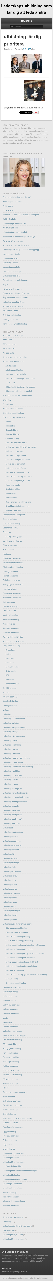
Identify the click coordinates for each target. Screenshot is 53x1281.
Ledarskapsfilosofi (10, 858)
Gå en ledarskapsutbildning (17, 932)
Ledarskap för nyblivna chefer (18, 459)
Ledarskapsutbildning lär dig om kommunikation (25, 953)
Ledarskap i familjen (11, 740)
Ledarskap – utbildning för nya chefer (21, 446)
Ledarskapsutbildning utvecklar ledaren (21, 966)
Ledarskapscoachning (11, 840)
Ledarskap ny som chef (15, 463)
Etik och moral (9, 549)
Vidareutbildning (12, 683)
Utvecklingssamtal (13, 510)
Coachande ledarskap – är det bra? (17, 197)
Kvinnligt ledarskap (10, 701)
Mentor (5, 1017)
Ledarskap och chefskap (16, 468)
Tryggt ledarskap (9, 1131)
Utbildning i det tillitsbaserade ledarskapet (20, 1170)
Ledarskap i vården (10, 784)
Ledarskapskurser (10, 884)
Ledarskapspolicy (10, 888)
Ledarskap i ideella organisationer (16, 757)
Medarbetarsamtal (13, 485)
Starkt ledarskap (9, 1114)
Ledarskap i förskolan (11, 753)
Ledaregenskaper (10, 705)
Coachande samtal (10, 527)
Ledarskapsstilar (9, 906)
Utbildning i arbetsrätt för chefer (15, 232)
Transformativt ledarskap (13, 1127)
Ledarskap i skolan (10, 779)
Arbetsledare (11, 365)
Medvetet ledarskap (11, 1013)
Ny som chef (11, 493)
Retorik (5, 1087)
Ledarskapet (8, 827)
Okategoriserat (9, 1230)
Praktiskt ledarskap (11, 1070)
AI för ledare (8, 206)
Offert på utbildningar (11, 1044)
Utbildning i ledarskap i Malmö (15, 1179)
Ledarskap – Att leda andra (14, 718)
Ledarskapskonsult (10, 875)
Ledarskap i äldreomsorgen (14, 736)
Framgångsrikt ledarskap (13, 584)
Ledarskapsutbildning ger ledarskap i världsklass (25, 945)
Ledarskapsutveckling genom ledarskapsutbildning (26, 974)
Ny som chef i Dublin (11, 254)
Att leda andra (8, 352)
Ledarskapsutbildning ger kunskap (19, 940)
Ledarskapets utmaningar (13, 832)
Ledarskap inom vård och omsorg (16, 797)
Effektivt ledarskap (10, 545)
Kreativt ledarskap (10, 696)
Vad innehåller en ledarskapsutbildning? (19, 236)
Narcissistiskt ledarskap (12, 1039)
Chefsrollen (10, 425)
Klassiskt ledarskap (11, 628)
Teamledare (10, 382)
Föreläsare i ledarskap (12, 558)
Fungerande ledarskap (12, 593)
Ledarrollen (10, 658)
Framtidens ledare (10, 588)
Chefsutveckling (12, 438)
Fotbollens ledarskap (11, 580)
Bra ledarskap (8, 404)
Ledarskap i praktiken (11, 771)
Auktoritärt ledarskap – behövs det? (17, 395)
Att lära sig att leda (10, 227)
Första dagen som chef (12, 201)
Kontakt (6, 692)
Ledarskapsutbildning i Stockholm (19, 949)
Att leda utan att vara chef (13, 361)
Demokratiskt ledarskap (12, 540)
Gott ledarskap (9, 602)
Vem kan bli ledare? (11, 1196)
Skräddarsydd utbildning (12, 1105)
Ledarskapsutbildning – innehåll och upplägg (21, 249)
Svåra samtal (11, 671)
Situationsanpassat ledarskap (15, 1092)
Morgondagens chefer (11, 267)
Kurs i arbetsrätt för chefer (16, 442)
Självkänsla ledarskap (12, 1100)
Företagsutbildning (10, 571)
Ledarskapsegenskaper (12, 845)
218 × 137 (27, 49)
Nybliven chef (11, 497)
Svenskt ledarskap (10, 1122)
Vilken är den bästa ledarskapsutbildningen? (21, 214)
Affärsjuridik (7, 339)
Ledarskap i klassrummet (13, 762)
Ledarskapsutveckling (11, 987)
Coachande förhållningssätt (14, 514)
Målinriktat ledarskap (11, 1004)
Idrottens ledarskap (10, 615)
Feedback (7, 554)
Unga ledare (7, 1144)
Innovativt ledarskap (11, 619)
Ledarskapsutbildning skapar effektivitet (22, 961)
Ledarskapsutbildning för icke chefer (20, 378)
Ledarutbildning (12, 978)
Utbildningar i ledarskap (12, 1183)
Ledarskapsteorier (10, 919)
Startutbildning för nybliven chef (18, 501)
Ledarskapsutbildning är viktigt (18, 936)
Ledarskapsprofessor (11, 893)
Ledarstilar (10, 662)
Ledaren (6, 709)
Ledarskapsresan (10, 902)
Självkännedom (9, 1096)
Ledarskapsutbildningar (15, 970)
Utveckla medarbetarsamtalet (18, 506)
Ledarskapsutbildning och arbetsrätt (20, 957)
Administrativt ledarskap (12, 335)
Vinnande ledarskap (11, 1205)
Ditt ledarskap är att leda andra (15, 280)
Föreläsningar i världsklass (14, 562)
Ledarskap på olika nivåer (13, 819)
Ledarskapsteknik (10, 915)
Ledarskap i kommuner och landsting (18, 766)
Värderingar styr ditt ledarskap (15, 323)
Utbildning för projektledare (13, 1162)
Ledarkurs (10, 654)
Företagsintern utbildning (13, 567)
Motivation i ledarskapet (12, 1031)
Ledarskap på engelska (12, 814)
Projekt (5, 284)
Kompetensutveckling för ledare (16, 245)
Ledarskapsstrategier (11, 910)
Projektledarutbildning (14, 1166)
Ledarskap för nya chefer (16, 455)
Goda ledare (8, 210)
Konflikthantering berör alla (13, 306)
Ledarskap (7, 714)
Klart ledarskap (9, 623)
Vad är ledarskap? (10, 1192)
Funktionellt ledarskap (12, 597)
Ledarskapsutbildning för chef (18, 472)
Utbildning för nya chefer (13, 1234)
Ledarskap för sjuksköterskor (14, 727)
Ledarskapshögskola (11, 275)
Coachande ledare (10, 519)
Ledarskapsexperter (11, 849)
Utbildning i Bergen (10, 258)
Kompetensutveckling (11, 645)
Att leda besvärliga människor (15, 357)
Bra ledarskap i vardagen (13, 408)
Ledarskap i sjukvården (12, 775)
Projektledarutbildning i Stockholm (17, 293)
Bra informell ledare (11, 310)
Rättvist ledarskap (10, 1079)
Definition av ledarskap (12, 315)
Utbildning (10, 679)
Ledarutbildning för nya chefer (18, 480)
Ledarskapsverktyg (10, 991)
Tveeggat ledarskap (11, 1135)
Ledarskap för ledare (11, 723)
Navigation (26, 20)
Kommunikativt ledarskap (13, 641)
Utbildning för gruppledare (13, 1153)
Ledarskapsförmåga (11, 862)
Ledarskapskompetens (12, 871)
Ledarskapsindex (10, 867)
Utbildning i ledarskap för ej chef (19, 391)
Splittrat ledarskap (10, 1109)
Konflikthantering (9, 688)
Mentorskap (7, 1022)
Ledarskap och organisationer (15, 801)
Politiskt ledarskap (10, 1066)
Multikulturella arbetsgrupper (14, 1035)
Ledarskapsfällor (9, 854)
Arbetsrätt (10, 421)
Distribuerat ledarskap (11, 271)
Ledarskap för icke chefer (16, 374)
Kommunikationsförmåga (13, 636)
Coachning (7, 532)
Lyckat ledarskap (10, 996)
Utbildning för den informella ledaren (20, 386)
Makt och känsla (9, 1000)
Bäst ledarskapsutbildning (16, 928)
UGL (7, 675)
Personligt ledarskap (11, 1061)
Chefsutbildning (12, 430)
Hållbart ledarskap (10, 606)
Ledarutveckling (12, 666)
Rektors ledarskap (10, 1083)
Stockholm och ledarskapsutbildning (17, 1118)
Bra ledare (7, 399)
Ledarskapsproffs (10, 897)
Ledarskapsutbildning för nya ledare (17, 923)
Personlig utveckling (11, 1057)
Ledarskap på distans (11, 810)
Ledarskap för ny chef (14, 451)
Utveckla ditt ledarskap (12, 1188)
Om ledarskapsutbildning (16, 983)
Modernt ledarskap (10, 1026)
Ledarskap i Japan (10, 262)
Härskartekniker (9, 610)
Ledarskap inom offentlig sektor (15, 792)
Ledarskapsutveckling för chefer (19, 476)
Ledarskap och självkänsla (13, 302)
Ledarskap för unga (10, 731)
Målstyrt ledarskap (10, 1009)
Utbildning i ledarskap (11, 1175)
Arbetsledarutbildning (14, 370)
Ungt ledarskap (9, 1148)
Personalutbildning (10, 1052)
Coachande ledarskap (11, 523)
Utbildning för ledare (11, 1157)
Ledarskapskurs (9, 880)
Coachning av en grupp (12, 536)
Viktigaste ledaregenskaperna (15, 1201)
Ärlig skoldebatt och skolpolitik (15, 297)
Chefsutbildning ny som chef (14, 417)
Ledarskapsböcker (10, 836)
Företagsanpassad (10, 319)
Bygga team (10, 649)
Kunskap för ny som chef (13, 240)
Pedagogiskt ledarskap (12, 1048)
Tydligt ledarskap (10, 1140)
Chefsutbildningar (13, 434)
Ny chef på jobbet (13, 489)
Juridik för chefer (9, 219)
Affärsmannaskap (10, 344)
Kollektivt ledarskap (11, 632)
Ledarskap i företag (10, 749)
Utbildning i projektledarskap (14, 223)
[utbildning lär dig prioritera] (26, 63)
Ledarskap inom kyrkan (12, 788)
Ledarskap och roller (11, 806)
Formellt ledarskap (10, 575)
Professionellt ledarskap (12, 1074)
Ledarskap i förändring (12, 744)
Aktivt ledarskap (9, 348)
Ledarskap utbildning (11, 823)
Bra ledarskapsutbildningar (13, 413)
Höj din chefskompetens (12, 288)
